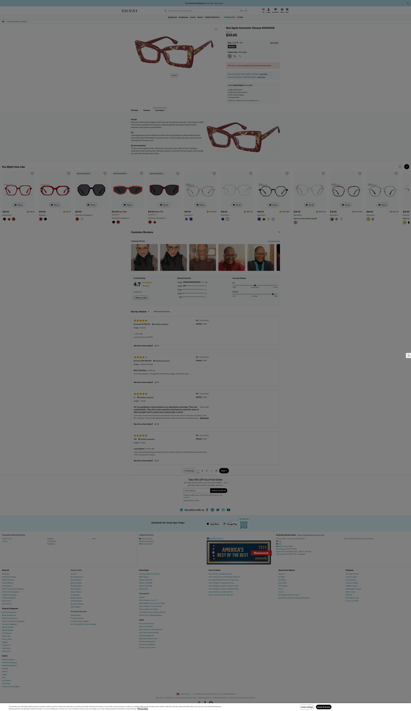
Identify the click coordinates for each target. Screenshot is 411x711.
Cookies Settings (307, 707)
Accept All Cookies (323, 707)
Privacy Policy (143, 709)
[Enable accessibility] (408, 355)
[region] (205, 707)
